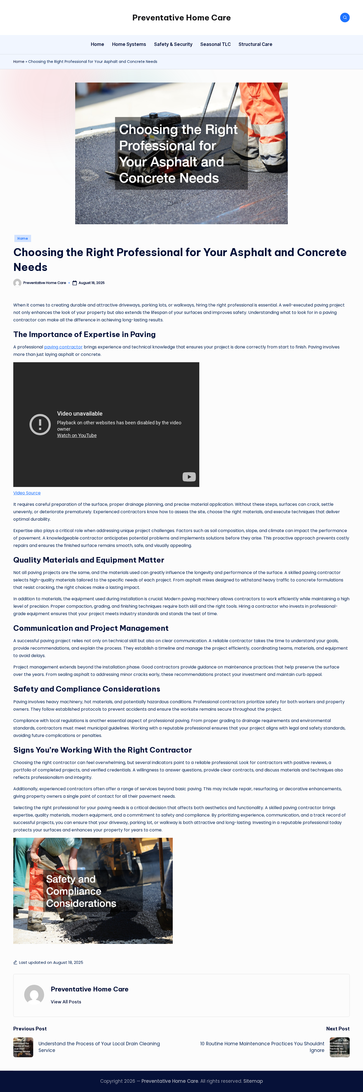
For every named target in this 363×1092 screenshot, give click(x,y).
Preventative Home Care (181, 17)
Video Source (27, 493)
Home (18, 61)
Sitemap (253, 1081)
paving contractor (63, 347)
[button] (66, 1001)
